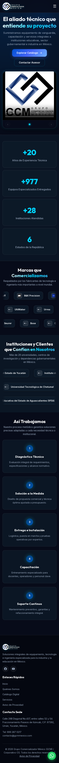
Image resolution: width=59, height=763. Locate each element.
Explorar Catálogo (27, 52)
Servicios (7, 699)
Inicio (5, 683)
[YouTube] (13, 669)
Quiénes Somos (11, 689)
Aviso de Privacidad (13, 704)
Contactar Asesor (29, 62)
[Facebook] (5, 669)
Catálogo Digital (11, 694)
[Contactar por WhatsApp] (52, 756)
